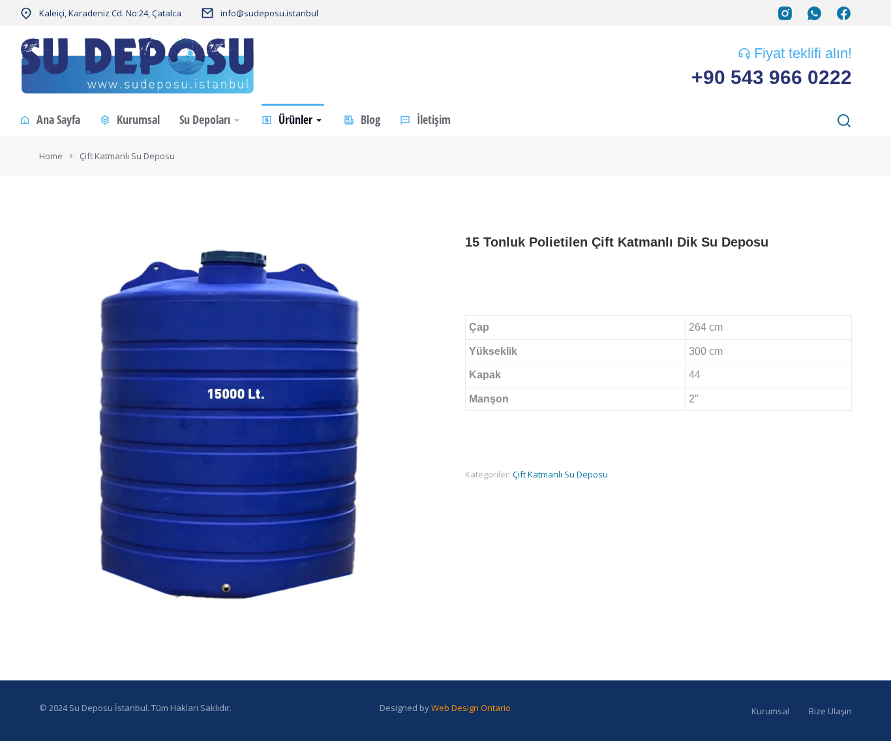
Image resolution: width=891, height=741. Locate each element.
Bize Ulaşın (830, 711)
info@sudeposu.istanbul (269, 13)
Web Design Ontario (471, 708)
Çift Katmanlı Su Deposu (560, 474)
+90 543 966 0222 (771, 77)
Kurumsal (770, 711)
